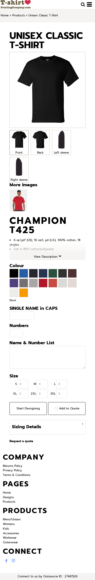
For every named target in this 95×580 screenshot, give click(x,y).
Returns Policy (12, 466)
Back (40, 152)
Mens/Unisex (12, 519)
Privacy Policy (12, 470)
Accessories (11, 533)
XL (15, 394)
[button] (83, 4)
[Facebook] (6, 561)
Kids (6, 529)
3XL (53, 394)
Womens (9, 524)
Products (18, 15)
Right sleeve (19, 180)
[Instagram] (13, 561)
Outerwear (10, 542)
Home (5, 15)
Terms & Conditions (16, 475)
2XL (33, 394)
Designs (8, 497)
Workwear (10, 538)
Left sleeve (61, 152)
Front (19, 152)
